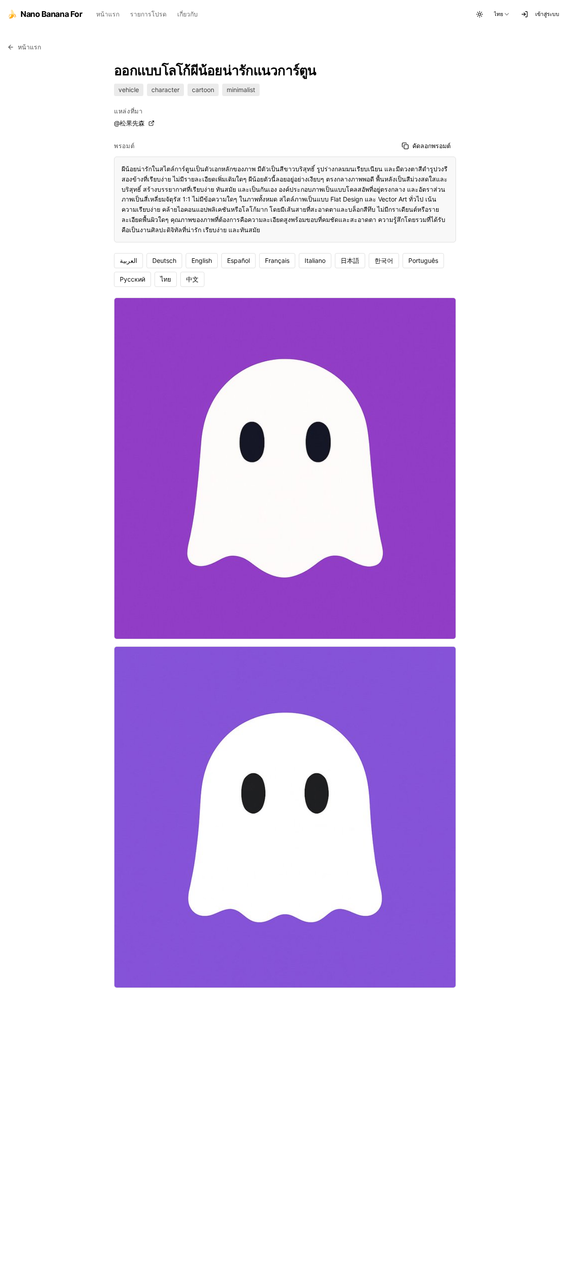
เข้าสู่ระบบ (547, 14)
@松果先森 (129, 123)
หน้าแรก (107, 14)
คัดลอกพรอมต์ (431, 145)
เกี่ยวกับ (187, 14)
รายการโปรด (148, 14)
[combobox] (502, 14)
